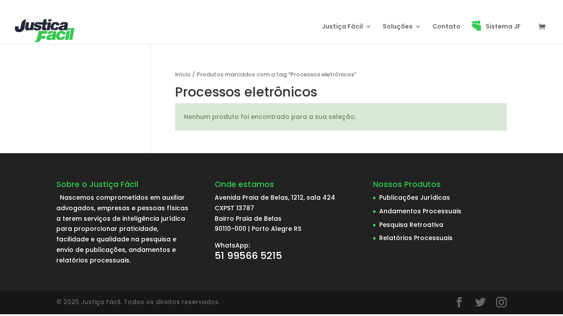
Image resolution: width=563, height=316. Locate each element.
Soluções (398, 27)
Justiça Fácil (342, 27)
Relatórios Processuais (416, 237)
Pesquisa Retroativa (411, 224)
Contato (446, 27)
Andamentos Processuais (420, 211)
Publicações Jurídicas (414, 197)
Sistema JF (503, 27)
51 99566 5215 (248, 255)
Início (183, 74)
